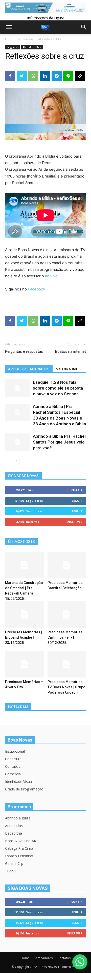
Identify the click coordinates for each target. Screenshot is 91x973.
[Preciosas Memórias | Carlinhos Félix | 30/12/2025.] (67, 614)
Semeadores (43, 958)
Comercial (13, 774)
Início (9, 39)
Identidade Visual (19, 781)
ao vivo (51, 276)
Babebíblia (13, 833)
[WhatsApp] (33, 76)
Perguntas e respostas (24, 351)
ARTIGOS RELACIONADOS (29, 369)
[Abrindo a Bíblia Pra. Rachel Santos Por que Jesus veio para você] (17, 442)
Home (25, 958)
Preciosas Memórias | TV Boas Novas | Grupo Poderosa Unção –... (66, 687)
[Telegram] (57, 76)
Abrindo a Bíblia (49, 39)
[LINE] (68, 76)
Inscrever (74, 522)
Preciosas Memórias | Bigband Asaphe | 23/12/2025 (23, 637)
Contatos (12, 766)
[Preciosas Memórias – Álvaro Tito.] (24, 664)
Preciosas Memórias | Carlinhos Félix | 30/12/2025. (66, 637)
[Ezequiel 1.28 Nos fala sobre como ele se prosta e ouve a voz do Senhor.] (17, 388)
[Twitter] (22, 76)
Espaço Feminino (19, 855)
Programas (25, 39)
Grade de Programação (24, 789)
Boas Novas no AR (20, 840)
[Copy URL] (80, 76)
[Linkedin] (45, 76)
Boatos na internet (70, 351)
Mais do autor (66, 369)
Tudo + (11, 871)
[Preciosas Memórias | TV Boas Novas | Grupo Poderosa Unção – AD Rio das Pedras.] (67, 664)
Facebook (36, 289)
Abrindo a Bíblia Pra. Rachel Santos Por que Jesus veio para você (59, 442)
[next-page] (16, 461)
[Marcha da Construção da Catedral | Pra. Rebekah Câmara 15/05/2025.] (24, 565)
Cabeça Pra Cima (19, 848)
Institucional (15, 751)
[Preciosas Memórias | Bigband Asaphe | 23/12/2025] (24, 614)
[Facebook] (10, 76)
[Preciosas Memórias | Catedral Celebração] (67, 565)
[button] (79, 961)
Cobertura (13, 758)
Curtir (76, 490)
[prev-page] (8, 461)
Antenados (14, 825)
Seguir (77, 501)
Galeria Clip (14, 863)
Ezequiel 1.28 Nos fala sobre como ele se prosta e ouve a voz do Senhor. (58, 388)
